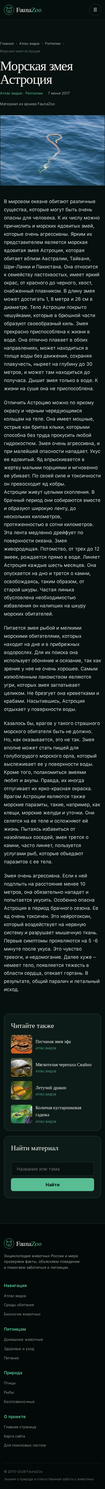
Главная (7, 43)
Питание (11, 1358)
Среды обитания (19, 1304)
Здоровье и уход (19, 1348)
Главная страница (20, 1427)
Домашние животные (23, 1339)
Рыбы (9, 1392)
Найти (53, 1184)
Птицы (10, 1383)
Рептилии (52, 43)
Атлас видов (29, 43)
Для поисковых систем (25, 1445)
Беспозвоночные (19, 1401)
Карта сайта (14, 1436)
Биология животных (22, 1314)
